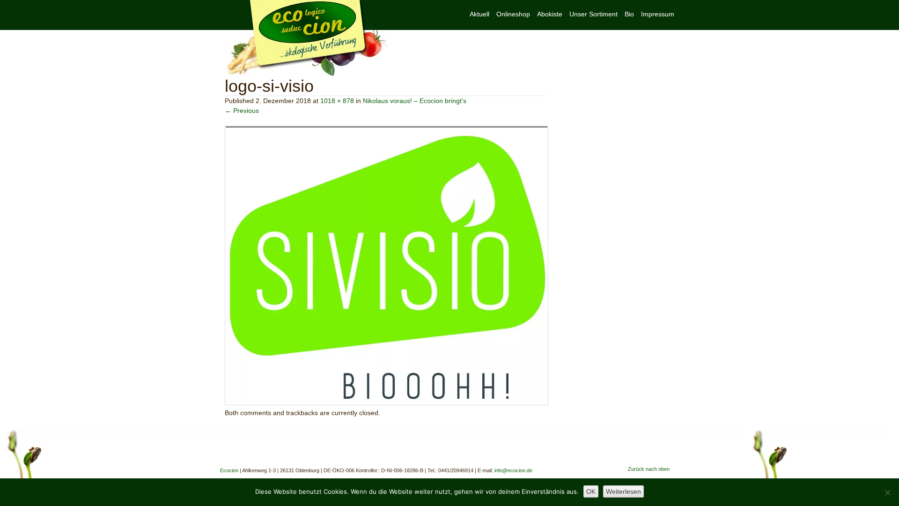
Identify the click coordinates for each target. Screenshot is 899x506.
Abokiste (549, 14)
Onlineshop (513, 14)
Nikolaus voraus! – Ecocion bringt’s (414, 100)
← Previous (242, 110)
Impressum (657, 14)
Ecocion (306, 38)
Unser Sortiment (593, 14)
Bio (629, 14)
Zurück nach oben (649, 469)
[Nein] (887, 492)
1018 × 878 (337, 100)
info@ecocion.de (513, 470)
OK (591, 491)
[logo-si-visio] (386, 403)
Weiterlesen (623, 491)
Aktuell (479, 14)
